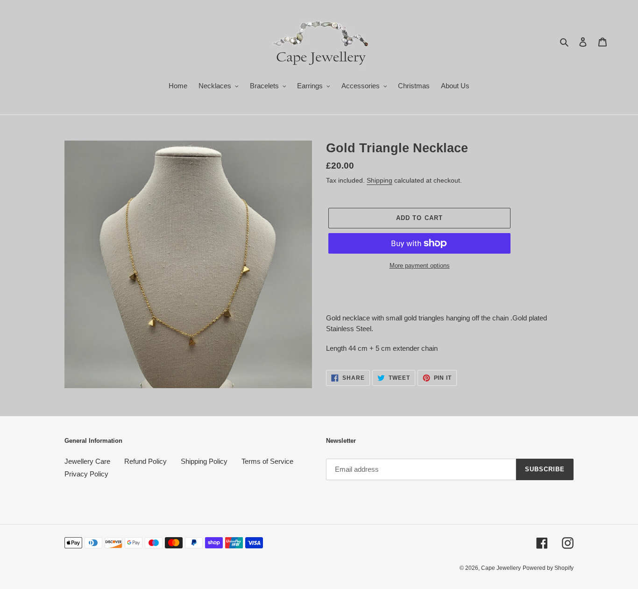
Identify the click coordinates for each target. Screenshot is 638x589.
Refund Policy (145, 461)
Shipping (379, 180)
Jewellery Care (87, 461)
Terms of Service (267, 461)
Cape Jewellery (501, 568)
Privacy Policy (86, 474)
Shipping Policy (204, 461)
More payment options (420, 265)
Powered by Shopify (548, 568)
